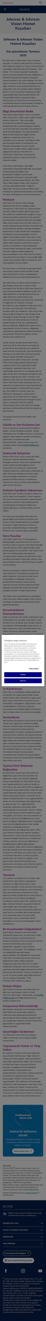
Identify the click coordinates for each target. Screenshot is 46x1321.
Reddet (23, 675)
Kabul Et (23, 681)
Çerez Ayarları (34, 668)
